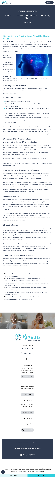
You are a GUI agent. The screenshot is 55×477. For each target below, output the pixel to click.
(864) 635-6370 (28, 430)
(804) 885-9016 (28, 376)
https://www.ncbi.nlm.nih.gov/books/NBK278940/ (19, 299)
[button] (3, 472)
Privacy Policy (24, 448)
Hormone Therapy (31, 11)
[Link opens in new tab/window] (26, 359)
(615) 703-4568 (28, 412)
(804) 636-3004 (14, 475)
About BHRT (22, 11)
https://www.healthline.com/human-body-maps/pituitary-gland (22, 280)
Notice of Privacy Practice (34, 448)
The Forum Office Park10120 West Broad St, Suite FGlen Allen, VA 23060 (27, 370)
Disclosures (17, 448)
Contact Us (41, 475)
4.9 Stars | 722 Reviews (27, 345)
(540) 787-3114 (28, 394)
